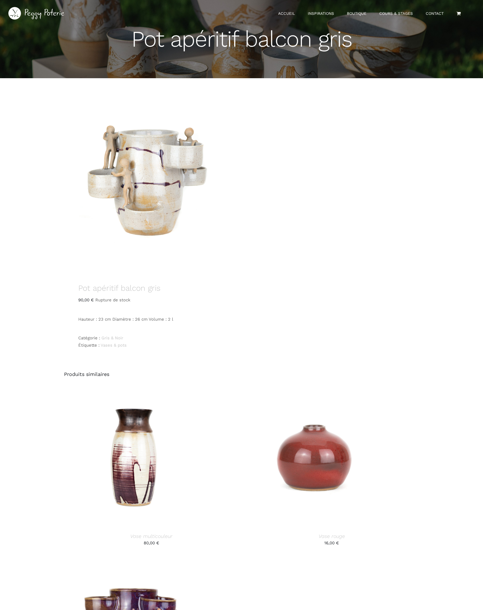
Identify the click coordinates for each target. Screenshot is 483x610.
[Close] (344, 262)
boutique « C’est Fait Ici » (261, 305)
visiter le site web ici (305, 324)
